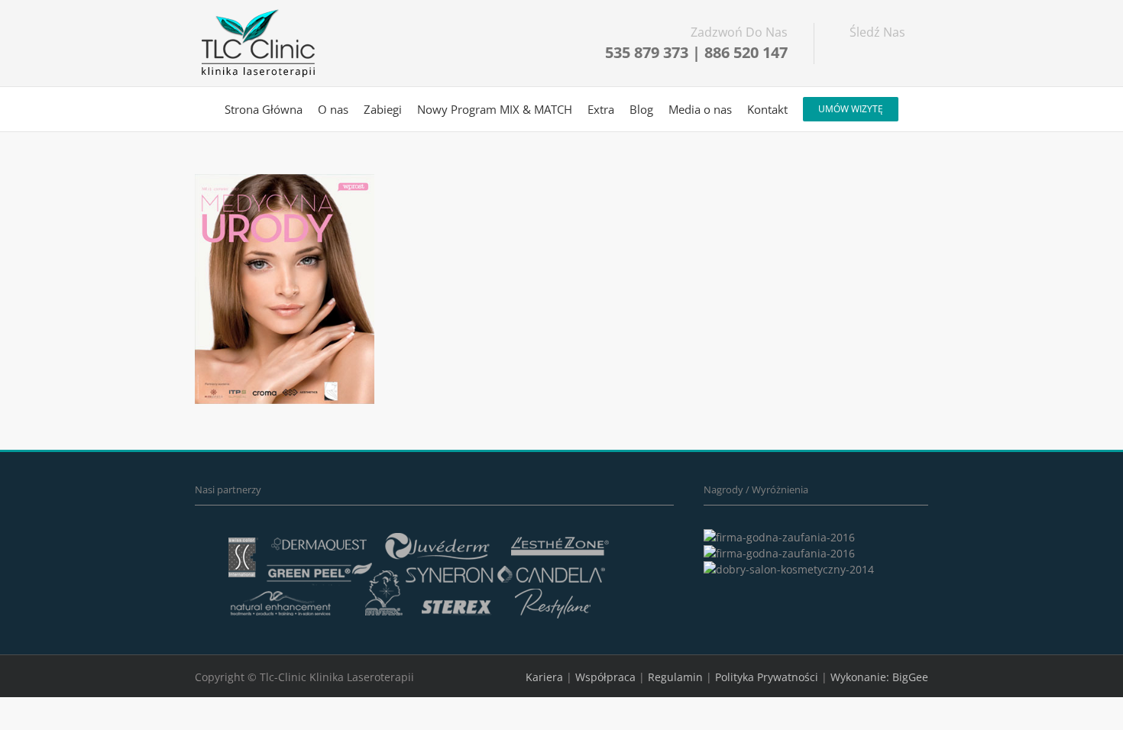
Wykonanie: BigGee (879, 677)
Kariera (544, 677)
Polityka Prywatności (766, 677)
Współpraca (605, 677)
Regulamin (675, 677)
